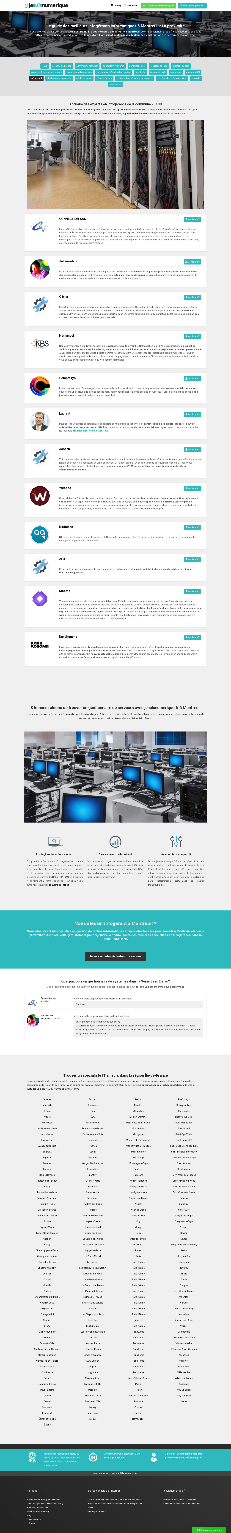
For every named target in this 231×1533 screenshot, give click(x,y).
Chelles (47, 1291)
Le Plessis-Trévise (92, 1297)
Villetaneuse (184, 1366)
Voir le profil (193, 219)
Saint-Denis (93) (184, 1140)
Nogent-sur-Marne (138, 1198)
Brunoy (47, 1221)
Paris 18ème (138, 1308)
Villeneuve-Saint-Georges (184, 1349)
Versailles (184, 1314)
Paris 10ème (138, 1262)
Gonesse (92, 1186)
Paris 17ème (138, 1302)
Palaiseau (138, 1244)
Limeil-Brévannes (93, 1355)
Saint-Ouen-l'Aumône (184, 1186)
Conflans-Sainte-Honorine (47, 1349)
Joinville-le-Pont (93, 1227)
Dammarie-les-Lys (47, 1384)
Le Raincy (93, 1308)
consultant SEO (137, 66)
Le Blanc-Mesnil (93, 1256)
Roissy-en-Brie (183, 1105)
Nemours (138, 1175)
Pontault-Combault (138, 1395)
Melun (138, 1099)
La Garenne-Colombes (93, 1244)
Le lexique (31, 1523)
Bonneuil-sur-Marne (47, 1192)
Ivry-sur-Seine (93, 1221)
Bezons (47, 1163)
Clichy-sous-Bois (47, 1332)
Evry (93, 1111)
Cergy (47, 1244)
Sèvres (183, 1239)
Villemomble (184, 1332)
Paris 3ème (138, 1337)
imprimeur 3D (193, 72)
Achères (47, 1099)
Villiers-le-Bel (183, 1372)
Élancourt (47, 1413)
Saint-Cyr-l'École (184, 1134)
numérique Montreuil (97, 1511)
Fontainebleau (93, 1122)
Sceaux (184, 1227)
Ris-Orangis (184, 1099)
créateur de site (181, 66)
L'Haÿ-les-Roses (93, 1349)
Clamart (47, 1320)
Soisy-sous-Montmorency (184, 1244)
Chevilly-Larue (47, 1302)
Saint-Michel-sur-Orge (184, 1180)
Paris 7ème (138, 1361)
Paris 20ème (138, 1326)
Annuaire (31, 1499)
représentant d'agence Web (172, 78)
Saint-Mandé (183, 1169)
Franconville (93, 1140)
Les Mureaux (92, 1326)
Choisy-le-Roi (47, 1314)
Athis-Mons (47, 1134)
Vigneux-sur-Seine (184, 1320)
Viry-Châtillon (184, 1390)
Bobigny (47, 1169)
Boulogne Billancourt (47, 1198)
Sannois (184, 1198)
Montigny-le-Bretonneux (138, 1140)
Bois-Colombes (47, 1175)
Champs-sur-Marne (47, 1256)
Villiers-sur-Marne (184, 1378)
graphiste (140, 72)
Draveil (47, 1401)
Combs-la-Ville (47, 1343)
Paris (138, 1256)
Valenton (183, 1297)
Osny (138, 1233)
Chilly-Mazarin (47, 1308)
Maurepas (93, 1413)
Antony (47, 1111)
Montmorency (138, 1151)
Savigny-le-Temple (183, 1215)
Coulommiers (47, 1366)
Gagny (93, 1151)
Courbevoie (47, 1372)
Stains (184, 1250)
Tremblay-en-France (184, 1291)
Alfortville (47, 1105)
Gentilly (92, 1175)
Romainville (184, 1111)
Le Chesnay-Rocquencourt (92, 1268)
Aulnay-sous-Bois (47, 1146)
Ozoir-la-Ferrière (138, 1239)
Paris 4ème (138, 1343)
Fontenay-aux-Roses (92, 1128)
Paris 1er (138, 1320)
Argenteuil (47, 1122)
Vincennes (184, 1384)
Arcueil (47, 1117)
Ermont (92, 1099)
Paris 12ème (138, 1273)
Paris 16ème (138, 1297)
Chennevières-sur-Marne (47, 1297)
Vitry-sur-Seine (184, 1395)
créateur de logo (159, 66)
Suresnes (184, 1262)
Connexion (132, 5)
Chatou (47, 1279)
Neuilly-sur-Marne (138, 1186)
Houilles (93, 1210)
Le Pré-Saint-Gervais (92, 1302)
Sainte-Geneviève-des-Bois (184, 1146)
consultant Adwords (113, 66)
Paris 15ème (138, 1291)
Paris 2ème (138, 1332)
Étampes (92, 1105)
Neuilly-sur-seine (138, 1192)
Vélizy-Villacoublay (184, 1308)
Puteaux (138, 1413)
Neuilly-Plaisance (138, 1180)
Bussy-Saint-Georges (47, 1233)
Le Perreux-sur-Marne (93, 1285)
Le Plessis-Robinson (92, 1291)
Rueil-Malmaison (184, 1122)
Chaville (47, 1285)
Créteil (47, 1378)
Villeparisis (184, 1355)
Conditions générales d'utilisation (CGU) (45, 1503)
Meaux (92, 1419)
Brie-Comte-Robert (47, 1215)
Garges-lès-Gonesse (92, 1163)
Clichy (47, 1326)
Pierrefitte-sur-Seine (138, 1378)
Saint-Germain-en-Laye (184, 1157)
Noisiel (138, 1204)
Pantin (138, 1250)
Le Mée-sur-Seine (93, 1279)
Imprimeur (176, 72)
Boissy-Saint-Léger (47, 1180)
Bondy (47, 1186)
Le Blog (117, 5)
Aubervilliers (47, 1140)
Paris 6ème (138, 1355)
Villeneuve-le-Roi (184, 1343)
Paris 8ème (138, 1366)
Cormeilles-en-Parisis (47, 1361)
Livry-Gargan (92, 1361)
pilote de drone (84, 78)
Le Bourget (92, 1262)
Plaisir (138, 1384)
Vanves (184, 1302)
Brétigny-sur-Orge (47, 1210)
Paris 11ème (138, 1268)
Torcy (184, 1279)
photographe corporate (59, 78)
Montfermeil (138, 1128)
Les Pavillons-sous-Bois (93, 1332)
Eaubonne (47, 1407)
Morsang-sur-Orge (138, 1163)
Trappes (184, 1285)
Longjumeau (93, 1372)
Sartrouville (184, 1210)
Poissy (138, 1390)
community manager (87, 66)
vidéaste (195, 78)
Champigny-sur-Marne (47, 1250)
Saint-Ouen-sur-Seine (184, 1192)
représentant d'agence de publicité (135, 78)
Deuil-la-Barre (47, 1390)
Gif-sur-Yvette (92, 1180)
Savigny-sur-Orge (184, 1221)
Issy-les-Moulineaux (93, 1215)
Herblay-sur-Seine (93, 1204)
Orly (138, 1221)
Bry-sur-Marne (47, 1227)
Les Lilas (92, 1320)
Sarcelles (184, 1204)
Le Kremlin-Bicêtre (92, 1273)
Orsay (138, 1227)
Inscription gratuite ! (193, 5)
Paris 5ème (138, 1349)
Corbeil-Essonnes (47, 1355)
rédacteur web (104, 78)
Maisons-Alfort (92, 1378)
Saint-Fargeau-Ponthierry (184, 1151)
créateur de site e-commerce (46, 72)
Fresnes (93, 1146)
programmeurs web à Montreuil (91, 430)
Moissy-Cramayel (138, 1117)
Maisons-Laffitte (92, 1384)
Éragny (47, 1424)
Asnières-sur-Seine (47, 1128)
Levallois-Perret (93, 1343)
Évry (93, 1117)
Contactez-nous (34, 1519)
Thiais (184, 1273)
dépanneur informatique (79, 72)
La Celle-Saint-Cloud (93, 1239)
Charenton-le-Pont (47, 1262)
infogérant (36, 78)
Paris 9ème (138, 1372)
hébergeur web (158, 72)
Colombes (47, 1337)
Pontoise (138, 1401)
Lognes (92, 1366)
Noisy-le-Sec (138, 1215)
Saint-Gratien (184, 1163)
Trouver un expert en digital (159, 5)
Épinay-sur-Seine (47, 1419)
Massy (92, 1407)
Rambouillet (138, 1419)
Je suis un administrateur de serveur (115, 956)
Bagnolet (47, 1157)
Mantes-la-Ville (92, 1401)
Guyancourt (93, 1198)
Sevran (183, 1233)
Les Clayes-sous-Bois (93, 1314)
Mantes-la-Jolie (93, 1395)
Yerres (184, 1401)
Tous (44, 66)
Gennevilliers (92, 1169)
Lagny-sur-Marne (92, 1250)
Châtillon (47, 1273)
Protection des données (37, 1507)
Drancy (47, 1395)
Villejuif (183, 1326)
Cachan (47, 1239)
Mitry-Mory (138, 1111)
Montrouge (138, 1157)
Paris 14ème (138, 1285)
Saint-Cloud (184, 1128)
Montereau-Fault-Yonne (138, 1122)
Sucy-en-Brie (183, 1256)
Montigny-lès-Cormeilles (138, 1146)
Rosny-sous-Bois (183, 1117)
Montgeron (138, 1134)
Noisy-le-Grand (138, 1210)
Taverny (184, 1268)
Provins (138, 1407)
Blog (29, 1515)
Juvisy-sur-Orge (93, 1233)
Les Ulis (93, 1337)
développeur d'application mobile (114, 72)
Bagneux (47, 1151)
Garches (92, 1157)
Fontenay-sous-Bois (92, 1134)
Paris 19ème (138, 1314)
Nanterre (138, 1169)
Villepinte (184, 1361)
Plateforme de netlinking (38, 1511)
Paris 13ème (138, 1279)
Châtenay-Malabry (47, 1268)
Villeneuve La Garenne (184, 1337)
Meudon (138, 1105)
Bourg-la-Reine (47, 1204)
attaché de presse (61, 66)
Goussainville (92, 1192)
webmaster (115, 84)
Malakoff (92, 1390)
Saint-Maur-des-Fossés (184, 1175)
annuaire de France (59, 885)
